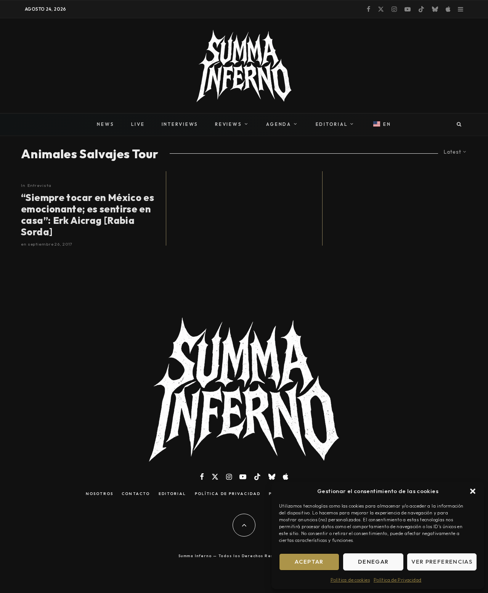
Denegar (373, 561)
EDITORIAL (332, 124)
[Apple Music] (448, 9)
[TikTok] (421, 9)
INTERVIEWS (180, 124)
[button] (473, 491)
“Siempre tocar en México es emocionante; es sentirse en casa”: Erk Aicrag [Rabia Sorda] (87, 215)
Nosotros (99, 494)
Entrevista (39, 185)
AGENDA (278, 124)
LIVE (138, 124)
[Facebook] (368, 9)
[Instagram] (394, 9)
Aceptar (309, 561)
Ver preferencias (441, 561)
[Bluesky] (435, 9)
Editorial (172, 494)
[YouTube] (407, 9)
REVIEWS (228, 124)
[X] (381, 9)
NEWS (105, 124)
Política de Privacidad (397, 580)
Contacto (136, 494)
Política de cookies (350, 580)
